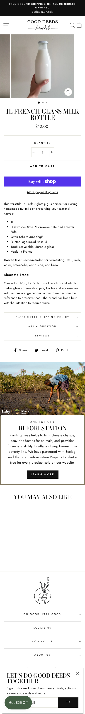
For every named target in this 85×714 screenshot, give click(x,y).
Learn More (42, 474)
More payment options (42, 192)
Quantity (42, 143)
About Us (42, 655)
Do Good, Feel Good (42, 614)
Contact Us (42, 641)
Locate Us (43, 627)
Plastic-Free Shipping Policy (43, 317)
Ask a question (42, 326)
